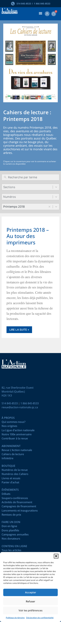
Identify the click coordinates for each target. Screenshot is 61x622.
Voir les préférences (30, 610)
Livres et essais (11, 479)
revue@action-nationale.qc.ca (20, 407)
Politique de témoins (15, 617)
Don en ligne (9, 527)
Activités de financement (17, 503)
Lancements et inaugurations (20, 511)
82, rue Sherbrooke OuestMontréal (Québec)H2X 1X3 (18, 391)
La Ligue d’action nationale (18, 431)
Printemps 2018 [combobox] (14, 206)
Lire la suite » (19, 329)
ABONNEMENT (11, 447)
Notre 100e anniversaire (17, 435)
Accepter (30, 592)
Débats (6, 495)
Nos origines (9, 427)
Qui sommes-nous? (13, 423)
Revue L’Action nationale (17, 451)
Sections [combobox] (9, 187)
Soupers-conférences (15, 499)
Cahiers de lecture (13, 455)
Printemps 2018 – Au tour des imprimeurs (28, 236)
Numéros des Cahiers (15, 475)
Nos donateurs (11, 539)
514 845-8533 (10, 403)
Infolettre (7, 459)
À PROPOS (8, 418)
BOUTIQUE (8, 466)
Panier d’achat (10, 483)
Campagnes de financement (19, 507)
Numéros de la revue (15, 471)
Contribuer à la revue (15, 439)
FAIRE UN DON (11, 523)
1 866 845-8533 (29, 403)
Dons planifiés (10, 531)
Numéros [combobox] (9, 196)
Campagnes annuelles (15, 535)
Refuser (30, 601)
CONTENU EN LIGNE (14, 547)
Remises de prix (11, 515)
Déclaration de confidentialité (40, 617)
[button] (56, 556)
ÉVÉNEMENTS (10, 490)
